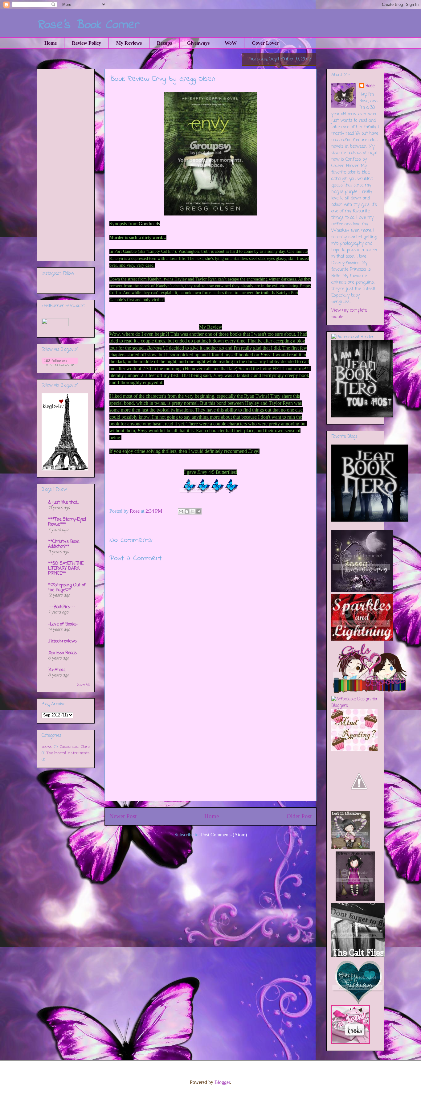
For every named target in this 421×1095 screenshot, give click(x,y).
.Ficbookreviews (62, 641)
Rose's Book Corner (87, 25)
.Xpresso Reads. (62, 653)
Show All (83, 684)
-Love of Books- (63, 624)
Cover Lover (265, 43)
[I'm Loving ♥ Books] (350, 1043)
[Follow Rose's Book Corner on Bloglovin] (60, 365)
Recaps (164, 43)
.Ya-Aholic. (57, 670)
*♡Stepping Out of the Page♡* (67, 587)
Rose (370, 86)
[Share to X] (193, 511)
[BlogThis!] (187, 511)
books (47, 747)
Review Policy (86, 43)
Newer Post (123, 816)
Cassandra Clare (75, 747)
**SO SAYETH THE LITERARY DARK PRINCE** (66, 568)
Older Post (299, 816)
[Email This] (181, 511)
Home (50, 43)
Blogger (222, 1082)
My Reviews (129, 43)
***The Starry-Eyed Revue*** (67, 522)
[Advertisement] (210, 753)
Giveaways (198, 43)
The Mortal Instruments (68, 753)
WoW (231, 43)
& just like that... (63, 502)
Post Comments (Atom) (224, 834)
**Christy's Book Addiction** (63, 544)
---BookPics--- (62, 607)
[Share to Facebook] (198, 511)
